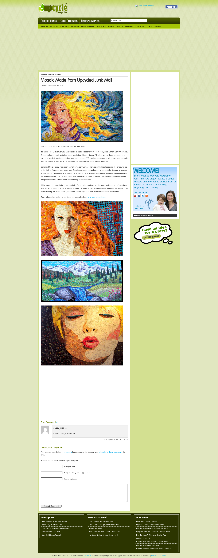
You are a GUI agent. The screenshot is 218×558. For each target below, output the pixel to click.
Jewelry (101, 26)
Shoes (157, 26)
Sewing (75, 26)
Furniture (114, 26)
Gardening (87, 26)
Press (164, 556)
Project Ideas (49, 21)
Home (43, 75)
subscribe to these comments (110, 452)
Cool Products (69, 21)
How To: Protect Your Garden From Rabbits (104, 531)
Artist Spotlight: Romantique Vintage (54, 521)
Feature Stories (90, 21)
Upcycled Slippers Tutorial (51, 535)
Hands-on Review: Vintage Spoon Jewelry (104, 535)
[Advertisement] (109, 49)
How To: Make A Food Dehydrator (101, 521)
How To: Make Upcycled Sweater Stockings (152, 528)
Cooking (140, 26)
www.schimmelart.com (96, 197)
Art (150, 26)
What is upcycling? (95, 528)
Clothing (127, 26)
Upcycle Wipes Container (51, 531)
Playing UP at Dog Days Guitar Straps (55, 528)
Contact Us (87, 556)
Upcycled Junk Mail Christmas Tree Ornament (153, 531)
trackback (68, 452)
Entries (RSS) (155, 556)
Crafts (64, 26)
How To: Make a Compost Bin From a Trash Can (153, 549)
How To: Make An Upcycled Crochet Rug (103, 525)
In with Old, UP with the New (52, 525)
